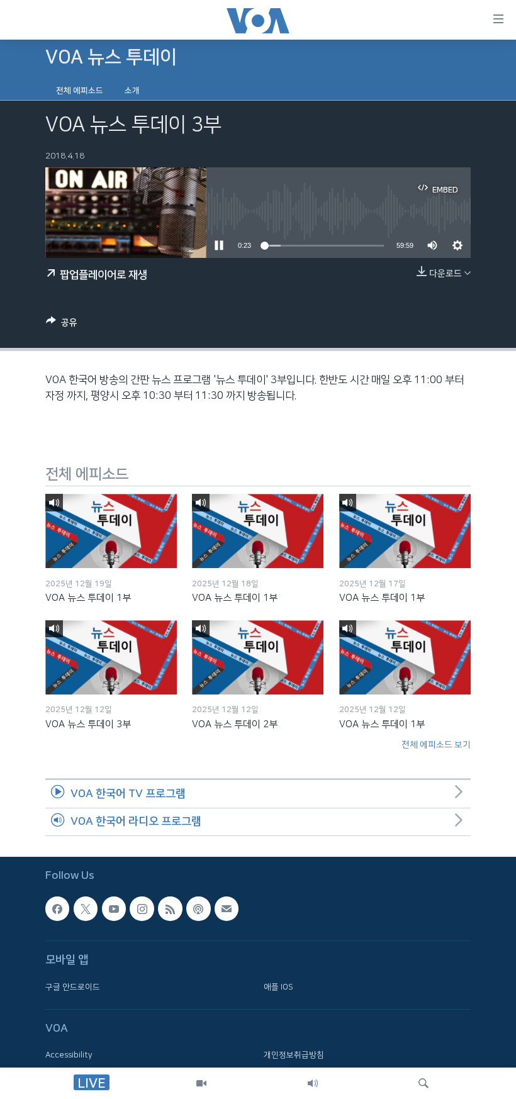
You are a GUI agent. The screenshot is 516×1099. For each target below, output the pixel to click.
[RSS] (170, 909)
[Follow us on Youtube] (114, 909)
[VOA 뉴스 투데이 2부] (257, 657)
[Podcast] (198, 909)
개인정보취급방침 (294, 1055)
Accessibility (69, 1055)
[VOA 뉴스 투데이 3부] (111, 657)
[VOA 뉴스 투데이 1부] (111, 531)
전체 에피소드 (79, 90)
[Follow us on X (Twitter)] (86, 909)
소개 (132, 90)
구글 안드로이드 (72, 987)
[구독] (226, 909)
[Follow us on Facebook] (57, 909)
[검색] (423, 1083)
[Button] (61, 325)
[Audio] (313, 1083)
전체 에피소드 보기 (436, 745)
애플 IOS (278, 987)
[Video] (201, 1083)
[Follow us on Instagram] (142, 909)
